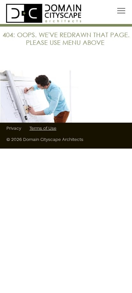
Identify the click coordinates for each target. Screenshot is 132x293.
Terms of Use (42, 128)
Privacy (14, 128)
